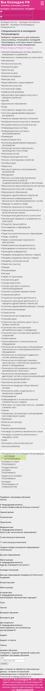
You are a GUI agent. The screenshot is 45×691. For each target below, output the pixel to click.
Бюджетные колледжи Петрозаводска (12, 476)
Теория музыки (9, 338)
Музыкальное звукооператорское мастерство (23, 186)
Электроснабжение (11, 446)
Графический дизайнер (13, 92)
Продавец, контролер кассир (15, 261)
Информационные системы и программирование (15, 132)
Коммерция (7, 136)
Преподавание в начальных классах (19, 248)
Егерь (4, 106)
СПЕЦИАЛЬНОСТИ (17, 9)
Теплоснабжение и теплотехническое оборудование (19, 342)
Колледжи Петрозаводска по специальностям (10, 484)
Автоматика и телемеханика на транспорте (22, 57)
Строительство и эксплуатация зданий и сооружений (21, 334)
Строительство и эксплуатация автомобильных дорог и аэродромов (19, 328)
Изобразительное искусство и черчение (21, 121)
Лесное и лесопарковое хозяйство (18, 160)
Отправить (4, 663)
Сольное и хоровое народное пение (19, 291)
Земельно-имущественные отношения (20, 118)
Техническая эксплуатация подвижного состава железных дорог (20, 356)
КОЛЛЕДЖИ (4, 9)
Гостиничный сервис (12, 88)
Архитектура (8, 70)
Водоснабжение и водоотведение (17, 82)
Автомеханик (8, 60)
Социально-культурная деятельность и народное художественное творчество (20, 302)
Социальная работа (11, 294)
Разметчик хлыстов (11, 264)
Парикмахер (8, 230)
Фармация (7, 419)
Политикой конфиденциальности (15, 676)
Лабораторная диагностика (15, 156)
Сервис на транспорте (12, 276)
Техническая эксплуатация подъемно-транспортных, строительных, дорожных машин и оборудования (21, 363)
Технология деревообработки (16, 379)
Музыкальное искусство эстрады (17, 189)
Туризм (5, 410)
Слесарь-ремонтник (11, 283)
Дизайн (5, 100)
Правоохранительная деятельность (18, 245)
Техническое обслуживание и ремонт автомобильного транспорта (19, 369)
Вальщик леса (8, 79)
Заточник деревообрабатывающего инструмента (18, 114)
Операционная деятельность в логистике (21, 215)
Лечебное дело (9, 163)
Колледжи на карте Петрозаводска (10, 462)
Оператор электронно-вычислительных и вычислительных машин (21, 211)
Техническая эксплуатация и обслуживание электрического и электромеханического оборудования (22, 349)
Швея (4, 440)
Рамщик (6, 267)
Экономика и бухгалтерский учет (17, 443)
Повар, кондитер (10, 236)
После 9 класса (9, 48)
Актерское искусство (11, 63)
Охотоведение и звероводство (16, 227)
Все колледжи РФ (22, 679)
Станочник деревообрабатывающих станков (23, 306)
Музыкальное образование (14, 192)
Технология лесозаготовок (14, 382)
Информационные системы (15, 128)
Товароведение (9, 396)
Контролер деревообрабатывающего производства (19, 143)
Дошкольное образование (14, 103)
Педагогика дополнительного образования (22, 233)
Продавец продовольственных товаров (20, 257)
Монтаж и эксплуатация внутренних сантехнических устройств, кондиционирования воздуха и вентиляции (22, 180)
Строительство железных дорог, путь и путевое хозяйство (20, 323)
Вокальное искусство (12, 85)
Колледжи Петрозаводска (22, 24)
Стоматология (8, 312)
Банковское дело (10, 73)
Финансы (6, 425)
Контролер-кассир (10, 153)
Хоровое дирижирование (14, 428)
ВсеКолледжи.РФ (24, 689)
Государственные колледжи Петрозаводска (9, 470)
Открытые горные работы (14, 224)
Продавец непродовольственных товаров (21, 254)
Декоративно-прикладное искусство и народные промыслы (20, 96)
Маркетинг (7, 166)
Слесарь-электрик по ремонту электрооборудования (16, 287)
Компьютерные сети (11, 139)
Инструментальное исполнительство (19, 124)
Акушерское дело (10, 66)
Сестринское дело (10, 279)
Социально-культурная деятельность (19, 297)
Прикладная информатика (14, 251)
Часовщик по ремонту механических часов (22, 431)
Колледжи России (9, 22)
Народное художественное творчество (20, 195)
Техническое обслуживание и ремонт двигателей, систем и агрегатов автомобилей (23, 374)
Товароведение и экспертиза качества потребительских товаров (20, 400)
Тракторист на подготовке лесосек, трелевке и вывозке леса (23, 406)
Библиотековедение (11, 76)
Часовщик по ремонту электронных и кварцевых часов (19, 435)
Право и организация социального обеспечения (18, 241)
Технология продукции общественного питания (20, 386)
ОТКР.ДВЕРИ (29, 9)
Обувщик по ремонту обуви (15, 204)
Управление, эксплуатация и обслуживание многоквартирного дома (22, 414)
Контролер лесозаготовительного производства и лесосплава (18, 149)
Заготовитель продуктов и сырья (17, 110)
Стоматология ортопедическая (16, 315)
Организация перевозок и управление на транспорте (21, 219)
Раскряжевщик (9, 270)
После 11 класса (25, 48)
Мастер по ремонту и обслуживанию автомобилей (19, 170)
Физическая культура (12, 422)
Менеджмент (8, 174)
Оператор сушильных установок (17, 207)
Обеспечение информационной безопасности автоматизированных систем (22, 199)
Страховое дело (9, 319)
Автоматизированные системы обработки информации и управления (22, 53)
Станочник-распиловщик (14, 309)
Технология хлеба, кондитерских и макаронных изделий (18, 392)
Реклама (6, 273)
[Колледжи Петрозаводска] (22, 453)
